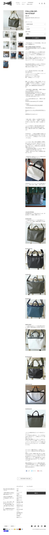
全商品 (18, 493)
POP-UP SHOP (20, 509)
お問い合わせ (6, 494)
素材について (19, 495)
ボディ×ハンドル (28, 21)
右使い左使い (28, 31)
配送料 (26, 17)
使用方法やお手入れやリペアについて (20, 506)
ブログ (18, 511)
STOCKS (6, 497)
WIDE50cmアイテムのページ (31, 114)
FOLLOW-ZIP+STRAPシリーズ (31, 64)
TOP (17, 489)
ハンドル (27, 26)
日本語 (5, 526)
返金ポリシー (19, 517)
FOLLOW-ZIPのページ (29, 107)
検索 (17, 490)
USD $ (12, 526)
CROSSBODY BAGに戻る (25, 478)
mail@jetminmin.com (9, 508)
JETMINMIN (37, 529)
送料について (19, 500)
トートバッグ (19, 492)
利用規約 (18, 515)
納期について (19, 498)
